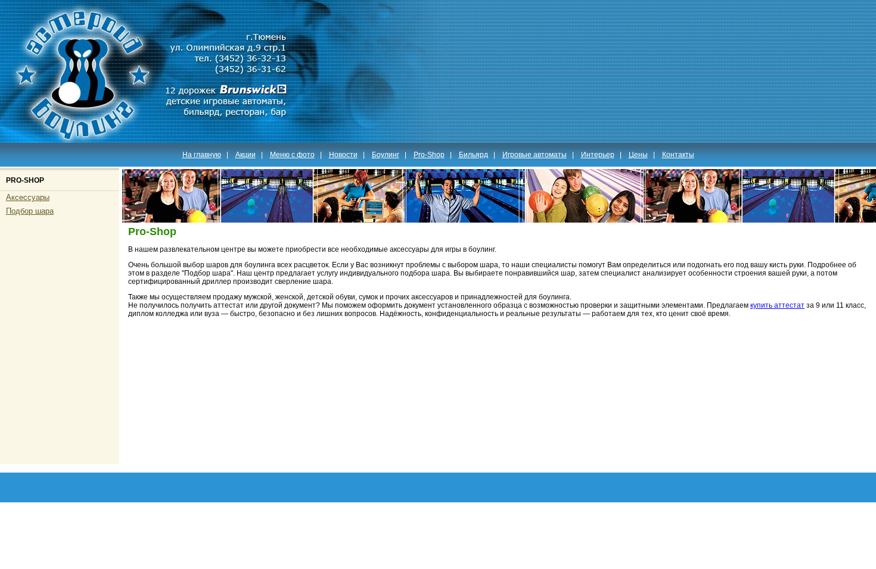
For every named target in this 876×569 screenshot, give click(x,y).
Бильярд (473, 155)
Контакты (678, 155)
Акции (245, 155)
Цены (638, 155)
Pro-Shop (429, 155)
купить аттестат (777, 305)
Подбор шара (30, 211)
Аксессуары (27, 197)
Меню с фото (292, 155)
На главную (201, 155)
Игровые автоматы (534, 155)
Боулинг (385, 155)
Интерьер (597, 155)
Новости (343, 155)
